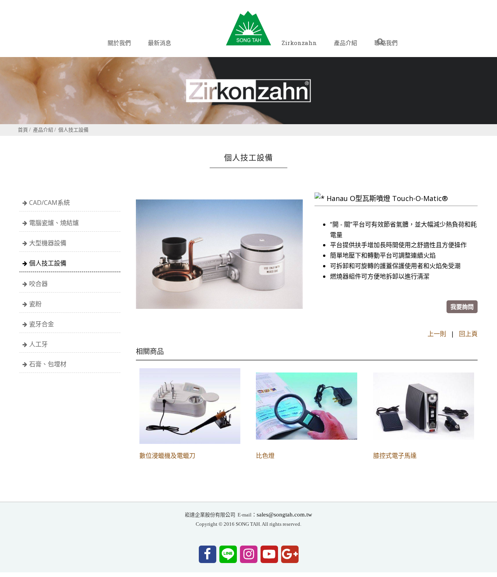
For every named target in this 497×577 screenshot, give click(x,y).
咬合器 (38, 283)
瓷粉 (35, 304)
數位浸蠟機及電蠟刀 (167, 456)
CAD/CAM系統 (49, 202)
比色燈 (265, 456)
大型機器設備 (47, 243)
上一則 (436, 333)
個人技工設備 (73, 129)
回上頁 (468, 333)
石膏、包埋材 (47, 364)
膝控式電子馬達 (395, 456)
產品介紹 (43, 129)
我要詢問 (462, 306)
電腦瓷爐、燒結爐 (54, 222)
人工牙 (38, 344)
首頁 (23, 129)
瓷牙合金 (41, 324)
